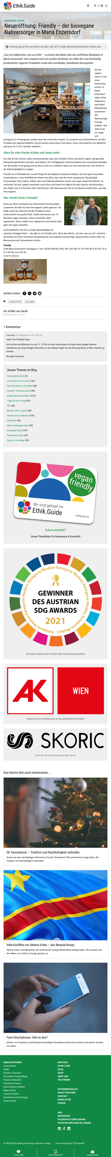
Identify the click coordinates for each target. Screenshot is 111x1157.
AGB (60, 1112)
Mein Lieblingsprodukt (17, 425)
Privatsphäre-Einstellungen (74, 1123)
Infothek (63, 1062)
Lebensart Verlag (42, 1143)
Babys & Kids (9, 1090)
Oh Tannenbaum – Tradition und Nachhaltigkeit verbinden (43, 852)
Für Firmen (64, 1080)
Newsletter (64, 1099)
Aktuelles (11, 420)
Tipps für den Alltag (16, 400)
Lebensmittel (15, 301)
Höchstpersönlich (15, 376)
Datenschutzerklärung (71, 1119)
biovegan (30, 301)
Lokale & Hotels (11, 1094)
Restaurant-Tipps (15, 435)
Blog (60, 1069)
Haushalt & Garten (12, 1083)
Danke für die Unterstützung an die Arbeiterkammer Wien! (55, 718)
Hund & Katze (9, 1101)
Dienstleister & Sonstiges (15, 1097)
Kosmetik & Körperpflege (15, 1076)
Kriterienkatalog (68, 1089)
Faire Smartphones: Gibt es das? (27, 1037)
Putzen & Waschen (12, 1080)
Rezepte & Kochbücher (18, 415)
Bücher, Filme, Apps (16, 410)
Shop (60, 1073)
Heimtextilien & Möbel (14, 1087)
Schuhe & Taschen (12, 1073)
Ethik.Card (64, 1066)
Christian (10, 335)
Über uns (63, 1076)
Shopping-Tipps (14, 20)
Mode (6, 1069)
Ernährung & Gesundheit (18, 395)
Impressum (64, 1116)
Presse (61, 1103)
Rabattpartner (67, 1092)
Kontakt (62, 1096)
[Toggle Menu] (88, 6)
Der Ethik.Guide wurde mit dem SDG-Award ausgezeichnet (55, 653)
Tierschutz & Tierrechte (18, 381)
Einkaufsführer (12, 1062)
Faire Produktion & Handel (19, 386)
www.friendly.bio (11, 256)
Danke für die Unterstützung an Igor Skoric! (55, 755)
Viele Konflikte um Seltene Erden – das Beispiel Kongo (40, 945)
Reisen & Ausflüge (16, 440)
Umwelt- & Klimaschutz (18, 391)
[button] (24, 293)
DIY (8, 405)
